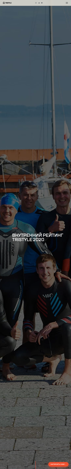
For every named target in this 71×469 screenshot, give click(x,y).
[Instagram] (36, 3)
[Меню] (67, 3)
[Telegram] (39, 3)
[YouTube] (42, 3)
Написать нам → (58, 464)
